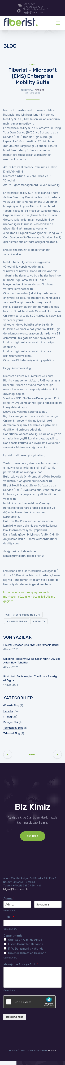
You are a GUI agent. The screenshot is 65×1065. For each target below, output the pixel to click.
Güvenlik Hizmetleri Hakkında (27, 953)
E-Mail (8, 917)
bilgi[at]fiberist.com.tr (15, 889)
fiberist (39, 90)
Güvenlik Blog (11, 705)
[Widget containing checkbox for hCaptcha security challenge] (29, 1001)
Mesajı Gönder (14, 1016)
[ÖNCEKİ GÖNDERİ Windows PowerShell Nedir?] (7, 754)
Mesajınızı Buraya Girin (20, 964)
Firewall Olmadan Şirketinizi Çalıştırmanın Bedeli (31, 644)
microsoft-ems (18, 621)
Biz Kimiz (32, 836)
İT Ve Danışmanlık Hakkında (26, 948)
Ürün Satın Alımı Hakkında (25, 939)
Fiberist (52, 1050)
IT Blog (33, 64)
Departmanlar (14, 935)
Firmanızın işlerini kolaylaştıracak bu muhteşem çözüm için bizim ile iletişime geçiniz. (29, 597)
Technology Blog (13, 727)
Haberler (8, 711)
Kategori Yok (10, 722)
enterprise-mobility (28, 615)
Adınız (8, 898)
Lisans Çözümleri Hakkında (25, 944)
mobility (40, 621)
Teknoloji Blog (11, 733)
